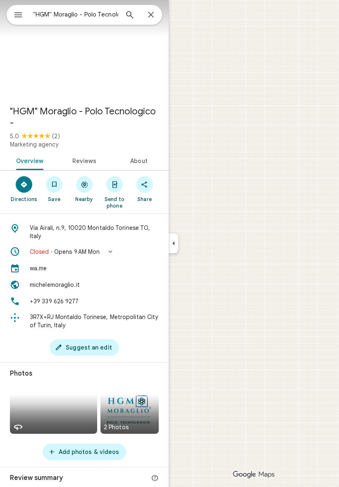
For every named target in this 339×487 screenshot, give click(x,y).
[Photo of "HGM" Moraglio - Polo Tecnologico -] (84, 49)
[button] (84, 252)
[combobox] (75, 14)
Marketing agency (34, 144)
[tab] (28, 160)
